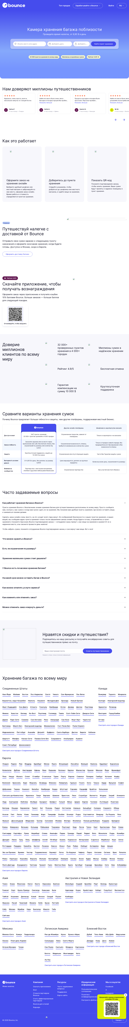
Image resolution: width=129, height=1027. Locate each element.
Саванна (25, 720)
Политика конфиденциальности (90, 996)
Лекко (14, 840)
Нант (96, 827)
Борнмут (53, 852)
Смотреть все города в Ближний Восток (103, 946)
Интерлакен (84, 840)
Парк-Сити (14, 720)
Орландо (64, 701)
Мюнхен (99, 770)
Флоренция (63, 764)
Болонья (61, 770)
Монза (112, 859)
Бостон (25, 694)
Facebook (109, 987)
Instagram (109, 993)
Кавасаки (46, 890)
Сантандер (6, 833)
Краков (90, 770)
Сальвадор (49, 941)
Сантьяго (59, 947)
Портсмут (66, 827)
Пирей (79, 833)
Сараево (73, 789)
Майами (16, 694)
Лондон (5, 764)
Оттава (101, 720)
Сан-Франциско (67, 694)
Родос (78, 814)
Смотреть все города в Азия (14, 921)
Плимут (120, 859)
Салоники (49, 821)
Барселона (114, 764)
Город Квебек (114, 713)
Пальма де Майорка (91, 821)
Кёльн (69, 802)
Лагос (61, 852)
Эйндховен (29, 821)
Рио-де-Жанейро (52, 934)
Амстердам (27, 770)
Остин (63, 707)
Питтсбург (21, 732)
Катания (108, 776)
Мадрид (28, 764)
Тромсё (42, 865)
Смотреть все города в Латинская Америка (62, 965)
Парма (62, 833)
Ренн (114, 827)
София (121, 783)
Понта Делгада (8, 865)
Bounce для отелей (41, 1004)
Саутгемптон (88, 814)
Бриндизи (116, 821)
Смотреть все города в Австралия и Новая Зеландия (87, 902)
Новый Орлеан (77, 701)
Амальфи (53, 833)
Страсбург (83, 796)
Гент (12, 814)
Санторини (13, 802)
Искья (61, 846)
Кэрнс (78, 890)
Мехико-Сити (8, 934)
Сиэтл (47, 694)
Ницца (11, 776)
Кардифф (83, 789)
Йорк (107, 770)
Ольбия (61, 814)
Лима (58, 941)
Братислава (105, 827)
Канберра (69, 897)
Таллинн (93, 802)
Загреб (111, 796)
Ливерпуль (63, 783)
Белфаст (53, 802)
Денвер (71, 707)
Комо (26, 814)
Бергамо (46, 796)
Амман (111, 941)
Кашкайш (24, 859)
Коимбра (120, 833)
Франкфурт (116, 770)
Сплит (27, 776)
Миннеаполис (49, 726)
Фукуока (5, 903)
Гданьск (73, 783)
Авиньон (76, 808)
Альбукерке (68, 739)
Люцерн (14, 808)
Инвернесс (14, 827)
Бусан (47, 903)
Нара (29, 909)
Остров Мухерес (9, 947)
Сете (107, 865)
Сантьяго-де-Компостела (12, 796)
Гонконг (5, 890)
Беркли (83, 732)
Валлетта (93, 796)
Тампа (61, 713)
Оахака (5, 941)
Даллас (79, 707)
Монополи (103, 833)
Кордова (105, 821)
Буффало (50, 732)
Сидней (79, 884)
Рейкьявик (45, 827)
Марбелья (105, 840)
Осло (89, 783)
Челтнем (33, 865)
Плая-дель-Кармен (18, 941)
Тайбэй (5, 897)
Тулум (20, 947)
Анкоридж (54, 720)
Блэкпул (70, 814)
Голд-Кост (108, 890)
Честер (29, 852)
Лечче (81, 827)
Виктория (102, 713)
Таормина (55, 827)
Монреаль (122, 694)
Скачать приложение (42, 987)
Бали (54, 890)
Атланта (33, 707)
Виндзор (99, 814)
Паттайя (55, 903)
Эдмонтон (102, 707)
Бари (25, 783)
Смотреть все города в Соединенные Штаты (20, 751)
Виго (94, 833)
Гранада (71, 833)
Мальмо (42, 859)
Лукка (26, 833)
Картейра (17, 833)
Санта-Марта (68, 941)
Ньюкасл (25, 789)
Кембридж (53, 707)
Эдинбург (37, 764)
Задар (103, 783)
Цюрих (77, 802)
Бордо (54, 789)
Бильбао (35, 789)
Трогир (39, 821)
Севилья (80, 776)
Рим (20, 764)
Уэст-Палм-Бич (64, 726)
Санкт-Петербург (9, 745)
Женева (58, 821)
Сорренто (107, 808)
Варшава (52, 770)
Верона (71, 776)
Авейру (104, 859)
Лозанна (45, 846)
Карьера (36, 1007)
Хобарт (98, 890)
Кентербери (53, 859)
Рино (46, 720)
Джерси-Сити (88, 713)
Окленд (24, 713)
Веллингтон (119, 890)
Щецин (110, 846)
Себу (4, 909)
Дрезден (5, 840)
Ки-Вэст (32, 713)
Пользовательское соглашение (89, 990)
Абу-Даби (110, 934)
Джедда (90, 941)
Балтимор (6, 726)
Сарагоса (95, 840)
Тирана (17, 789)
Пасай (14, 903)
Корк (114, 840)
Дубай (89, 934)
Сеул (13, 890)
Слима (44, 833)
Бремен (21, 852)
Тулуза (96, 783)
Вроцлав (112, 783)
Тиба (54, 909)
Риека (4, 859)
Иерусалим (120, 934)
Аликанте (121, 796)
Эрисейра (98, 865)
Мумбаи (21, 909)
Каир (98, 941)
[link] (17, 254)
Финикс (5, 713)
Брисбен (88, 884)
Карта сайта (62, 995)
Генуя (38, 796)
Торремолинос (41, 852)
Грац (21, 840)
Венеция (84, 764)
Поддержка (62, 992)
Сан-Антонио (36, 720)
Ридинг (87, 833)
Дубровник (6, 789)
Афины (37, 770)
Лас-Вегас (80, 694)
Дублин (17, 770)
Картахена (79, 947)
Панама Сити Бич (42, 739)
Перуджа (17, 846)
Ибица (116, 808)
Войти (111, 6)
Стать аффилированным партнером (43, 1000)
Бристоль (66, 796)
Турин (56, 776)
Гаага (50, 865)
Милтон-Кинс (60, 865)
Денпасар (25, 897)
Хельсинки (103, 789)
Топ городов (64, 6)
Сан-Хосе (65, 720)
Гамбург (99, 776)
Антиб (45, 840)
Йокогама (21, 884)
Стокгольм (46, 776)
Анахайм (31, 732)
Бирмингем (24, 808)
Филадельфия (53, 701)
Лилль (19, 814)
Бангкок (56, 884)
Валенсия (6, 783)
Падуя (57, 808)
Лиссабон (75, 764)
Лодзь (111, 833)
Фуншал (5, 821)
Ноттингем (66, 808)
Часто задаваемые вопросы (65, 988)
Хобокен (91, 732)
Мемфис (15, 739)
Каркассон (72, 840)
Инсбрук (33, 802)
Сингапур (36, 890)
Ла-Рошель (110, 814)
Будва (88, 859)
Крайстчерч (88, 890)
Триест (35, 808)
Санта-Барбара (63, 732)
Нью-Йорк (6, 694)
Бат (41, 808)
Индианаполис (8, 732)
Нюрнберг (35, 833)
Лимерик (64, 859)
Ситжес (107, 852)
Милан (46, 764)
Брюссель (17, 783)
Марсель (33, 783)
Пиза (4, 776)
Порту (63, 776)
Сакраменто (56, 739)
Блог (35, 990)
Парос (89, 852)
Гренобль (27, 846)
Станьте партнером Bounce (41, 994)
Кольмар (34, 827)
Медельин (57, 953)
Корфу (116, 776)
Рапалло (122, 852)
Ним (113, 865)
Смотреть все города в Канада (111, 725)
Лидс (4, 802)
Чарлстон (87, 720)
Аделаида (69, 890)
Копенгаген (6, 770)
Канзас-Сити (27, 739)
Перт (96, 884)
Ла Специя (104, 802)
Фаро (43, 814)
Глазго (81, 783)
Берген (85, 802)
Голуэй (62, 802)
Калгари (101, 701)
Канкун (19, 934)
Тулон (88, 827)
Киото (37, 884)
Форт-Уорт (76, 720)
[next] (124, 119)
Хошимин (15, 897)
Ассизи (5, 814)
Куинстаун (113, 884)
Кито (78, 953)
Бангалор (37, 909)
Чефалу (81, 852)
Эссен (81, 859)
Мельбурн (69, 884)
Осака (12, 884)
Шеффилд (36, 840)
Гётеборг (53, 840)
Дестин (75, 732)
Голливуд (52, 713)
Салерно (97, 808)
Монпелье (77, 821)
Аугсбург (79, 865)
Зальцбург (87, 808)
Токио (4, 884)
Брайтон (93, 789)
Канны (5, 827)
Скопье (73, 859)
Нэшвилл (41, 701)
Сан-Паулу (49, 947)
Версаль (33, 859)
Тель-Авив (98, 934)
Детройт (41, 732)
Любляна (24, 802)
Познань (48, 808)
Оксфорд (43, 783)
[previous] (116, 119)
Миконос (52, 783)
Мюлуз (96, 859)
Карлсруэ (14, 859)
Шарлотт (6, 739)
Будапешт (104, 764)
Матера (67, 821)
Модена (103, 796)
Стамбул (36, 776)
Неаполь (31, 701)
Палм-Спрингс (78, 726)
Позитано (115, 802)
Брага (70, 865)
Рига (119, 814)
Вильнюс (24, 827)
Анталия (97, 852)
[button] (103, 43)
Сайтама (6, 915)
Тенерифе (52, 814)
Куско (63, 934)
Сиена (120, 827)
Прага (54, 764)
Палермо (90, 776)
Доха (104, 941)
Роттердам (6, 846)
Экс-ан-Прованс (9, 852)
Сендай (50, 897)
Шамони (56, 796)
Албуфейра (121, 865)
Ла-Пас (48, 960)
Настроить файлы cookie (91, 1000)
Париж (14, 764)
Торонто (112, 694)
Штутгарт (64, 789)
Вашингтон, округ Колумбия (14, 701)
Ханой (33, 897)
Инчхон (42, 897)
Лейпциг (84, 846)
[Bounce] (13, 5)
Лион (74, 796)
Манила (33, 903)
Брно (115, 852)
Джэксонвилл (25, 745)
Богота (47, 953)
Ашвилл (79, 739)
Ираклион (30, 796)
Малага (19, 776)
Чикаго (56, 694)
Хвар (75, 827)
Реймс (75, 846)
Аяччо (120, 840)
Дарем (5, 720)
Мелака (12, 909)
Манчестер (80, 770)
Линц (27, 840)
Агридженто (22, 865)
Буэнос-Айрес (74, 934)
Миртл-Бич (17, 726)
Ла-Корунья (71, 852)
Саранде (88, 865)
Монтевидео (68, 953)
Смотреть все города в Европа (15, 870)
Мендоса (69, 947)
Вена (44, 770)
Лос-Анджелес (37, 694)
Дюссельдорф (17, 821)
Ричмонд (112, 707)
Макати (46, 909)
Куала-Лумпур (23, 890)
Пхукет (58, 897)
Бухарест (43, 802)
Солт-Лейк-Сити (73, 713)
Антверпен (94, 846)
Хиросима (46, 884)
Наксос (54, 846)
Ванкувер (102, 694)
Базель (62, 840)
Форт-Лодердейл (9, 707)
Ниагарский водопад (33, 726)
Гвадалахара (29, 934)
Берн (103, 846)
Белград (5, 808)
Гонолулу (43, 707)
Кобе (40, 903)
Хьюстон (14, 713)
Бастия (37, 846)
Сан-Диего (23, 707)
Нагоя (30, 884)
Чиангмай (23, 903)
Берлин (71, 770)
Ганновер (35, 814)
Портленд (89, 707)
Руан (69, 846)
